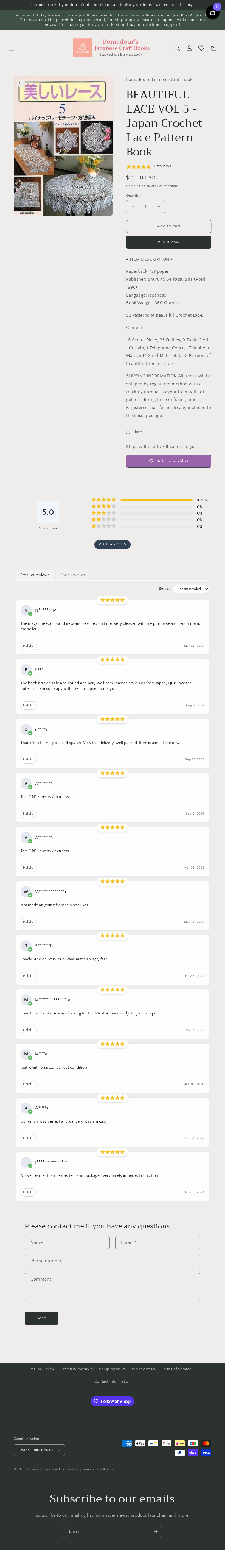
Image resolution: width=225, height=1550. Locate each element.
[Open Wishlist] (201, 48)
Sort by (165, 588)
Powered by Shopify (98, 1469)
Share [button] (138, 432)
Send (41, 1318)
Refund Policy (42, 1369)
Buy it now (168, 242)
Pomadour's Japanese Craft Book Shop (55, 1469)
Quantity (133, 195)
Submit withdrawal (76, 1369)
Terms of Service (177, 1369)
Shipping (133, 186)
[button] (11, 48)
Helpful (29, 646)
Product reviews (34, 575)
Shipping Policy (112, 1369)
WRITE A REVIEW (112, 544)
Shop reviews (72, 575)
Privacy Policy (144, 1369)
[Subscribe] (156, 1531)
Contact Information (112, 1381)
